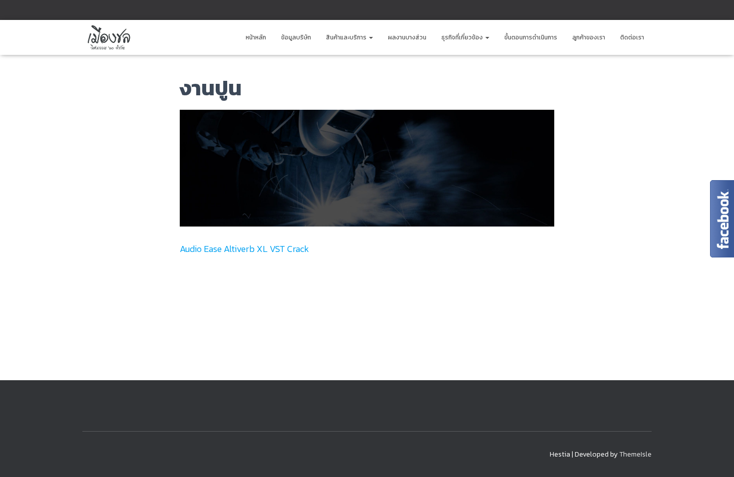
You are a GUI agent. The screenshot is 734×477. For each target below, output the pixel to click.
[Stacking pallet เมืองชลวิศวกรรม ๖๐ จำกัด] (108, 37)
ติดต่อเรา (632, 37)
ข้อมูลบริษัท (296, 37)
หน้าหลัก (256, 37)
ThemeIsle (635, 454)
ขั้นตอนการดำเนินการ (530, 37)
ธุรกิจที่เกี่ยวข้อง (462, 37)
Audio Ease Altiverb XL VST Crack (244, 248)
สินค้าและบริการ (347, 37)
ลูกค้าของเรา (588, 37)
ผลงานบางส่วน (407, 37)
